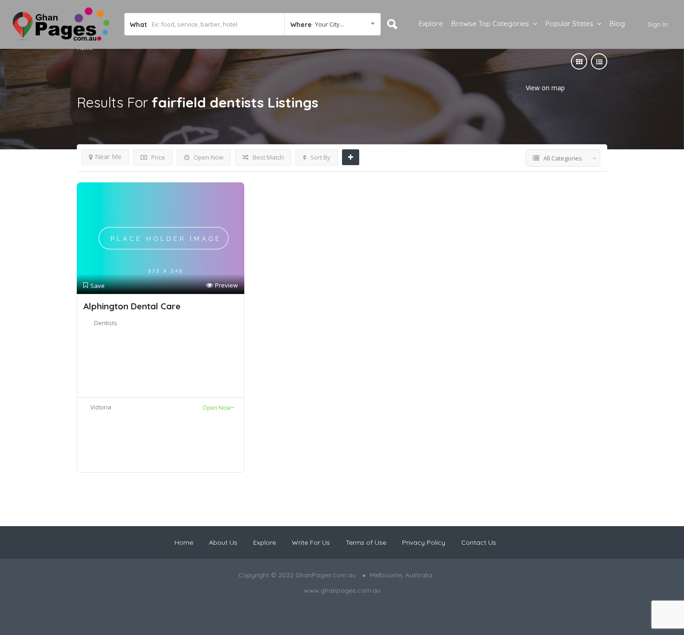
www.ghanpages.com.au (342, 590)
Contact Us (478, 542)
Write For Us (311, 542)
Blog (617, 23)
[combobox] (332, 24)
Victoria (100, 407)
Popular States (569, 23)
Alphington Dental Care (132, 306)
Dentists (105, 323)
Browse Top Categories (490, 23)
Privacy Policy (423, 542)
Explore (431, 23)
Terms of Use (366, 542)
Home (183, 542)
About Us (223, 542)
